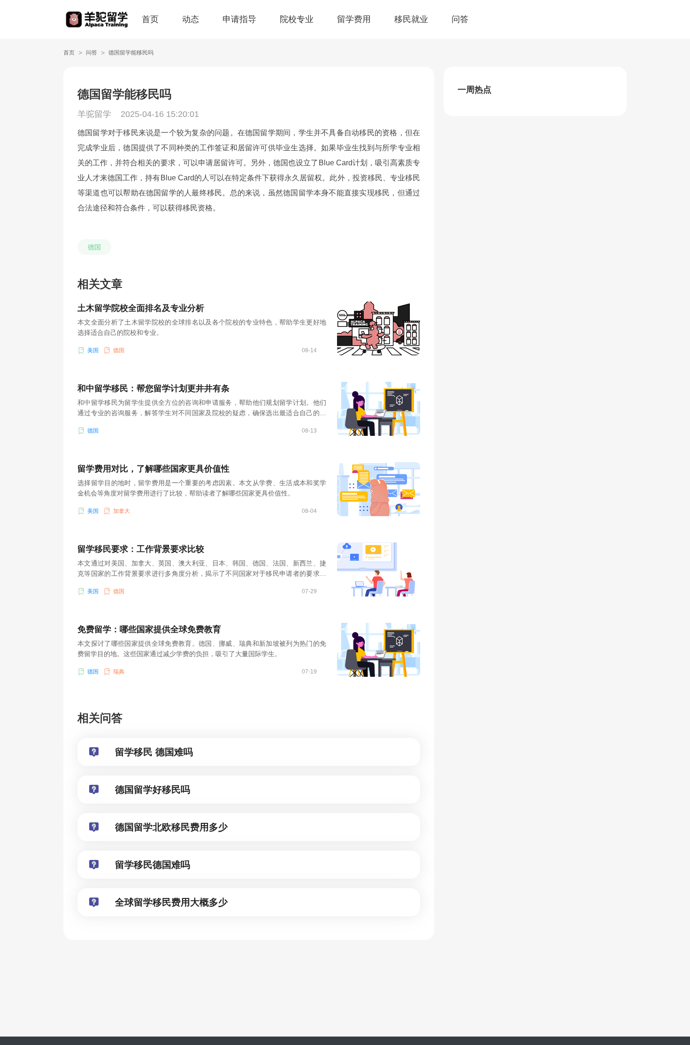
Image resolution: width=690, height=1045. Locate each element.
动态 (190, 19)
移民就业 (411, 19)
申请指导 (239, 19)
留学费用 (354, 19)
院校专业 (297, 19)
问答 (460, 19)
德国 (94, 247)
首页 (150, 19)
